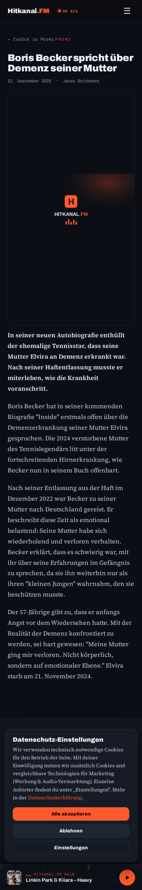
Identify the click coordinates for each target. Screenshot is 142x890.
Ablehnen (71, 830)
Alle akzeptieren (71, 814)
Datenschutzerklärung (55, 797)
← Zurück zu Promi (31, 39)
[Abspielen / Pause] (127, 878)
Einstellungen (71, 847)
